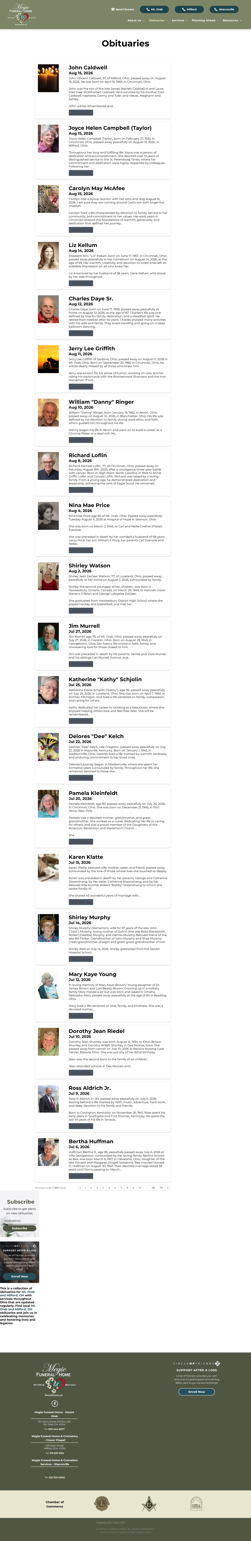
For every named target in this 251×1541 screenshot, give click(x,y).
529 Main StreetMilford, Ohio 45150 (55, 1447)
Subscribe (19, 1228)
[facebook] (55, 1403)
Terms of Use (127, 1532)
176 (153, 1187)
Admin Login (143, 1532)
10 (140, 1187)
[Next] (168, 1188)
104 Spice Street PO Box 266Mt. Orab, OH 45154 (54, 1423)
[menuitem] (136, 20)
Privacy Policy (108, 1532)
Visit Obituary (81, 112)
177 (161, 1187)
